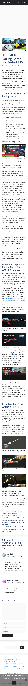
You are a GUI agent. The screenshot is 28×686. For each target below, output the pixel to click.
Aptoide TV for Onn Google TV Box (14, 666)
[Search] (22, 647)
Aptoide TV (5, 300)
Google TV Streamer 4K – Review (13, 664)
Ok (14, 683)
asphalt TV (5, 522)
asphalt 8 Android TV (15, 515)
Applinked (8, 298)
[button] (18, 2)
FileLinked (6, 2)
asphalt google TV (17, 520)
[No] (26, 680)
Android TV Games (9, 511)
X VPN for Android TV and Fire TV (14, 527)
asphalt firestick (7, 520)
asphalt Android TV (19, 518)
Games (4, 513)
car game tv (12, 522)
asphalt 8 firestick (7, 518)
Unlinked (21, 298)
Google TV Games (12, 513)
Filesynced (14, 298)
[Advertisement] (14, 19)
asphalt (6, 515)
